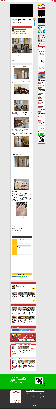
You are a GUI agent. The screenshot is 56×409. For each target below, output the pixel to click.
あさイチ (43, 48)
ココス (42, 54)
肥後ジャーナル (42, 67)
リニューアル (42, 60)
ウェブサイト (33, 288)
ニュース (14, 322)
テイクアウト (42, 55)
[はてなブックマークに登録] (25, 276)
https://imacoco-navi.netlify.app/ (15, 35)
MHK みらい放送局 (41, 16)
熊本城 (39, 67)
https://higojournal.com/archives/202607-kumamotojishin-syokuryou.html (19, 31)
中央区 (39, 62)
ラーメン (39, 60)
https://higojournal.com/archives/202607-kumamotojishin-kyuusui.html (19, 33)
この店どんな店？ (13, 23)
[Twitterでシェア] (18, 276)
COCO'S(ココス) (40, 47)
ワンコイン (39, 61)
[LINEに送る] (21, 276)
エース (43, 53)
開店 (43, 68)
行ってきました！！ (16, 23)
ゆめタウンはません (40, 53)
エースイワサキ (40, 54)
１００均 (41, 69)
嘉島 (42, 62)
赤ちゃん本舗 (40, 68)
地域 (29, 314)
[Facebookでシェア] (14, 276)
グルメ (12, 322)
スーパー (39, 55)
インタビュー (14, 367)
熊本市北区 (19, 23)
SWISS (39, 48)
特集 (12, 354)
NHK (42, 47)
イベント (31, 321)
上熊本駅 (42, 61)
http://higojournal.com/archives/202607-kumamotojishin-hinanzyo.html (19, 29)
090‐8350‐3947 (18, 254)
